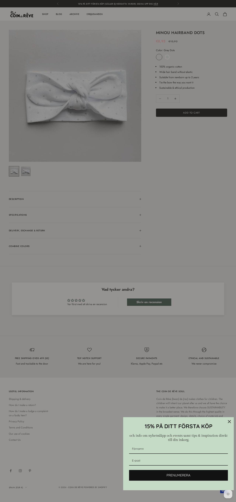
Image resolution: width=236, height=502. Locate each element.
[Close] (229, 421)
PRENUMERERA (178, 475)
